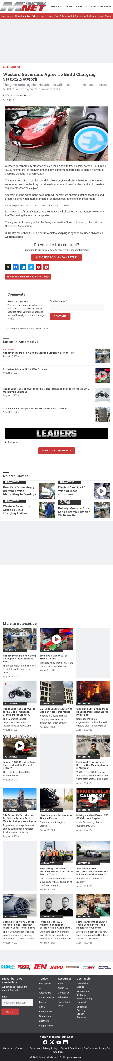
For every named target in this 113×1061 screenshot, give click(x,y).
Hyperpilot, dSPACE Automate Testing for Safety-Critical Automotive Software (55, 924)
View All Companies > (56, 450)
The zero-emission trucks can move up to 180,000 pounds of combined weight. (56, 882)
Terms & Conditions (71, 1048)
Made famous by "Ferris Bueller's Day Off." (89, 824)
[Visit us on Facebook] (45, 1042)
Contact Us (21, 1048)
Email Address (58, 301)
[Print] (8, 267)
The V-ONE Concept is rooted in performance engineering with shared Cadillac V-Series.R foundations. (19, 935)
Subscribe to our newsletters (56, 257)
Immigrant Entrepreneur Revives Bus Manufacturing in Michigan (92, 765)
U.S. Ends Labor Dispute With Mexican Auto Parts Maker (35, 408)
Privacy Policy (50, 1048)
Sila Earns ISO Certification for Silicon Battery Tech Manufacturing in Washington (19, 818)
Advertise (35, 1048)
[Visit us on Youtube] (58, 1042)
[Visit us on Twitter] (52, 1042)
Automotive (12, 67)
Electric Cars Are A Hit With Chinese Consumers (73, 491)
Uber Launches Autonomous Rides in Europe (56, 817)
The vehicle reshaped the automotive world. (16, 774)
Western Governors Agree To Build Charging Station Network (16, 510)
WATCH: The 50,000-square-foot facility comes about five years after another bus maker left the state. (92, 776)
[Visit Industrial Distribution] (72, 967)
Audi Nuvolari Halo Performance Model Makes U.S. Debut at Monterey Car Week (92, 871)
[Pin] (38, 267)
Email (4, 997)
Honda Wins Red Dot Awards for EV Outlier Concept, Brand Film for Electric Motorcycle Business (46, 390)
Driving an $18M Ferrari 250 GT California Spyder (92, 817)
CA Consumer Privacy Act (97, 1048)
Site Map (58, 1052)
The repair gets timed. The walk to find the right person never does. (19, 669)
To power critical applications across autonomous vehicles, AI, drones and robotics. (18, 829)
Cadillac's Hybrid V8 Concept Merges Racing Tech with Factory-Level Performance (19, 924)
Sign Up (10, 1011)
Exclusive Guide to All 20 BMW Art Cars (25, 369)
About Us (7, 1048)
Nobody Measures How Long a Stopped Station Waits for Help (38, 352)
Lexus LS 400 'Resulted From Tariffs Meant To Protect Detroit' (19, 765)
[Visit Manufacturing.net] (88, 967)
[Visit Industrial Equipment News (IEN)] (40, 967)
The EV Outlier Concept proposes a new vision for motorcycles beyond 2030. (17, 722)
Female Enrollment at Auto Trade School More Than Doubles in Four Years (91, 924)
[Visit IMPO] (56, 967)
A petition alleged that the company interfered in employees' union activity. (53, 719)
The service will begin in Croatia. (52, 824)
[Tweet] (31, 267)
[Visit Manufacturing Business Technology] (105, 967)
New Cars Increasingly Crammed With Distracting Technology (19, 491)
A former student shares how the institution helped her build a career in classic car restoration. (92, 935)
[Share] (16, 267)
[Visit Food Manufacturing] (24, 967)
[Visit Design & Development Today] (8, 967)
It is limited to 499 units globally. (89, 880)
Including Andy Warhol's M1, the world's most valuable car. (56, 664)
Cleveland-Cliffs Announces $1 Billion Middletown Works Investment (92, 712)
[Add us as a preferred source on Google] (46, 267)
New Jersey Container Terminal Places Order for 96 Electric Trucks (56, 871)
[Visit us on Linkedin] (65, 1042)
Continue (60, 316)
